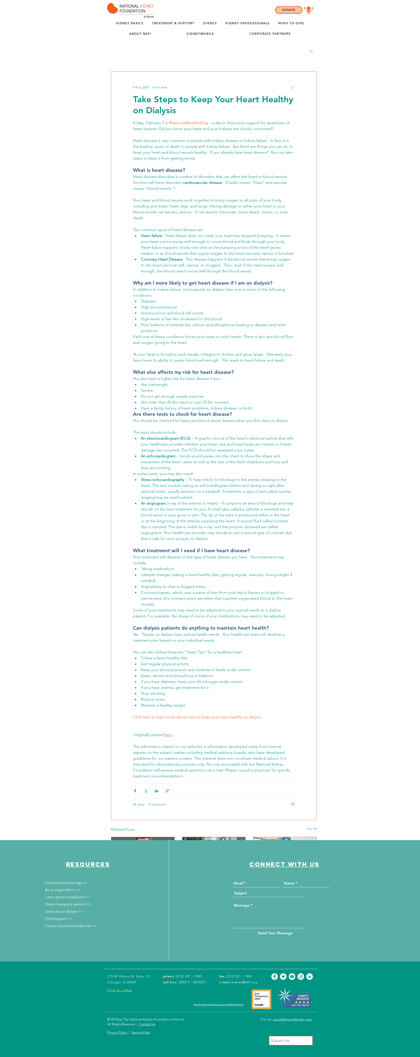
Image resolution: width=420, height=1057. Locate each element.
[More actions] (292, 87)
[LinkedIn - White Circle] (309, 976)
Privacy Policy (117, 1032)
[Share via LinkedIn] (156, 791)
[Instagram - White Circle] (301, 976)
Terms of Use (140, 1032)
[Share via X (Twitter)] (146, 791)
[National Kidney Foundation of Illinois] (129, 10)
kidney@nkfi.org (244, 982)
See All (312, 829)
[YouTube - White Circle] (292, 976)
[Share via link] (167, 791)
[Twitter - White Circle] (283, 976)
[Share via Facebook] (135, 791)
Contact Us (147, 1024)
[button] (140, 34)
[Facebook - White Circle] (274, 976)
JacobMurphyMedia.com (292, 1019)
